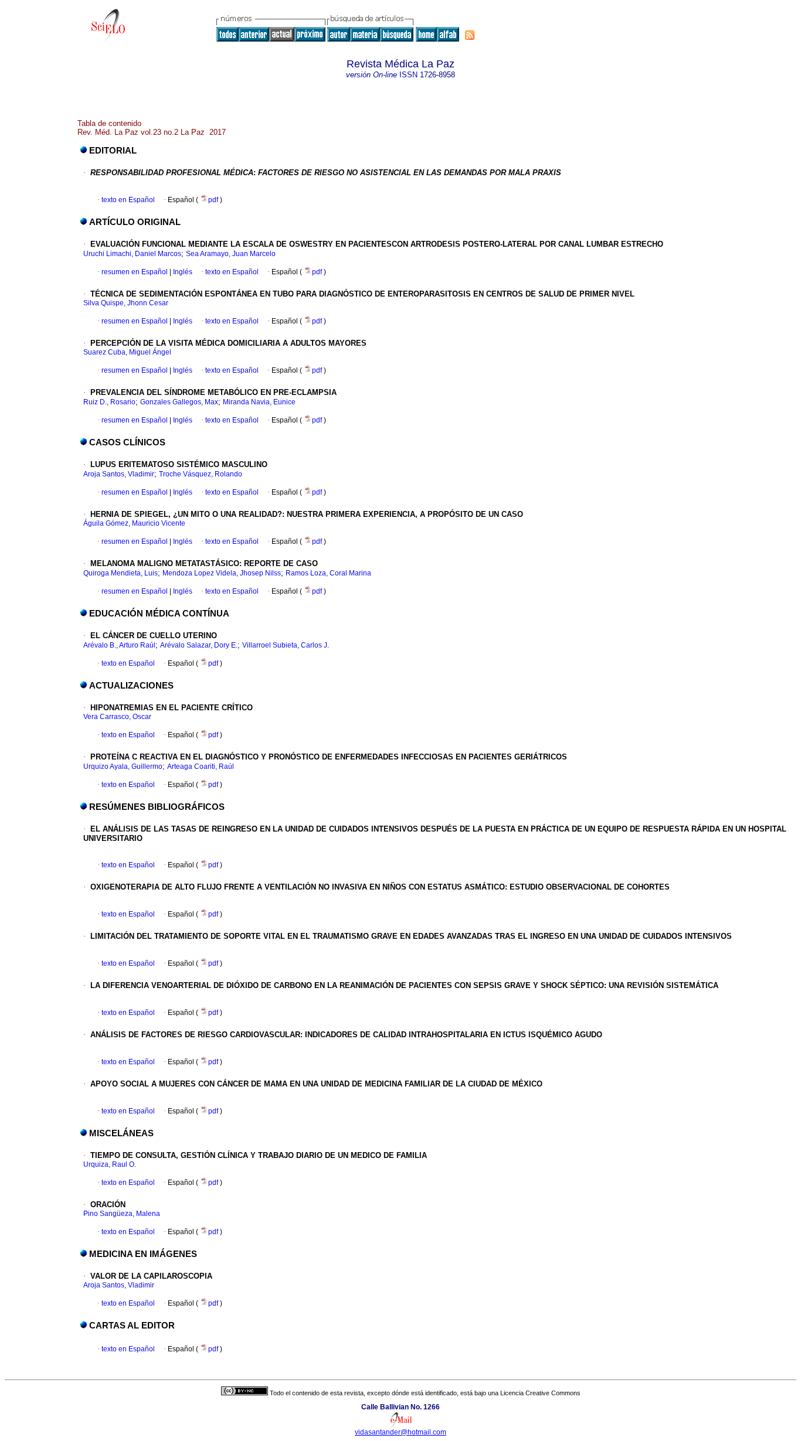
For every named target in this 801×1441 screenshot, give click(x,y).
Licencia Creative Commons (540, 1392)
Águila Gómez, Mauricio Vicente (134, 523)
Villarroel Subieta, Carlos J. (285, 645)
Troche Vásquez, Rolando (200, 474)
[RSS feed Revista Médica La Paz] (469, 35)
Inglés (181, 272)
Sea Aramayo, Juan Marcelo (231, 254)
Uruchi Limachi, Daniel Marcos (132, 254)
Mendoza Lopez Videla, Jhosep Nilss (221, 573)
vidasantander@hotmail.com (400, 1432)
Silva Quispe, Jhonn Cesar (125, 303)
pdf (214, 200)
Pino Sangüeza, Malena (121, 1214)
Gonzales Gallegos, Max (179, 402)
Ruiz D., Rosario (109, 402)
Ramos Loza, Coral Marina (328, 573)
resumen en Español (134, 272)
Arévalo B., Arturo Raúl (119, 645)
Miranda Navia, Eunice (259, 402)
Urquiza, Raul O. (109, 1164)
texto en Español (128, 200)
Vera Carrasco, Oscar (117, 717)
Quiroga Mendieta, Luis (120, 573)
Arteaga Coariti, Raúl (200, 766)
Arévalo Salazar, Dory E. (198, 645)
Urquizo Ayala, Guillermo (122, 766)
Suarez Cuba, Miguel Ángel (127, 352)
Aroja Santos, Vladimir (118, 474)
